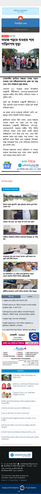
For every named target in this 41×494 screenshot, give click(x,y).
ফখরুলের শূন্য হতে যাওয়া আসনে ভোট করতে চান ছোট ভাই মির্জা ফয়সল (19, 257)
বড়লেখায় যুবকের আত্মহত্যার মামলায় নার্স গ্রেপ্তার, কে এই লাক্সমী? (18, 419)
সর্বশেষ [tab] (30, 297)
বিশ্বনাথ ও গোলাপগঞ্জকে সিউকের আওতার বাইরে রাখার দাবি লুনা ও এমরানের (26, 385)
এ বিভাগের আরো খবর (10, 189)
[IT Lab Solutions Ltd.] (20, 339)
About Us (4, 480)
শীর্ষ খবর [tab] (11, 297)
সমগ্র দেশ (5, 36)
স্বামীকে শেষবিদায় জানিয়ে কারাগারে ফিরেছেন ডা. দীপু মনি (20, 238)
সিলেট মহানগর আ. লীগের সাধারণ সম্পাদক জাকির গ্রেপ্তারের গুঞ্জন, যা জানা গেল (19, 306)
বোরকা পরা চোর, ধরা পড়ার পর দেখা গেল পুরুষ (18, 222)
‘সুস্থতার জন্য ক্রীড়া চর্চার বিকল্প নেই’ (15, 300)
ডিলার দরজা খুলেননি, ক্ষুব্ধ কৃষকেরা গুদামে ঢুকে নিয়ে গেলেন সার (20, 205)
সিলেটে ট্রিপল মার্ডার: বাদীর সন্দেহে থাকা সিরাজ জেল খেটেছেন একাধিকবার (20, 438)
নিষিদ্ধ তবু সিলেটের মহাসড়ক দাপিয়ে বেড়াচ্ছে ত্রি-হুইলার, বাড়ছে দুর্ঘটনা (18, 402)
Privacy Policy (14, 480)
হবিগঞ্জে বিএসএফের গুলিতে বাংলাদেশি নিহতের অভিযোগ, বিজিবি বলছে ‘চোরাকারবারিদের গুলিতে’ (19, 313)
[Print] (12, 36)
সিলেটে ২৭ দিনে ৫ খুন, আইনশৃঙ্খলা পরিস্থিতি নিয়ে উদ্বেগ (24, 394)
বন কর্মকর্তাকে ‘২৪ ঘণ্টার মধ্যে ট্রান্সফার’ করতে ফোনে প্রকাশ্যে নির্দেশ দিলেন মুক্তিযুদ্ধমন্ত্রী (18, 275)
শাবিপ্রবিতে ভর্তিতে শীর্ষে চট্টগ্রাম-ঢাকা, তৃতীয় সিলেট (24, 376)
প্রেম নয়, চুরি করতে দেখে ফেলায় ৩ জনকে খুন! (15, 413)
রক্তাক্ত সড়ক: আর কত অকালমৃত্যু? (14, 318)
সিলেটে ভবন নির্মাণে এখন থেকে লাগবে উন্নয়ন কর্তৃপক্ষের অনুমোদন (18, 426)
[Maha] (20, 356)
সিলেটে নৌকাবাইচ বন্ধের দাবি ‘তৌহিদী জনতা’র (16, 408)
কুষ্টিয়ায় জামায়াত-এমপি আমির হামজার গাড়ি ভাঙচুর (20, 291)
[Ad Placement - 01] (20, 11)
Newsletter (24, 480)
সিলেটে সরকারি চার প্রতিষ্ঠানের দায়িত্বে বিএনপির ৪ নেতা (19, 432)
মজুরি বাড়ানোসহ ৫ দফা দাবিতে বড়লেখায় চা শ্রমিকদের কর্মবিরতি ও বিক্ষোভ (18, 324)
